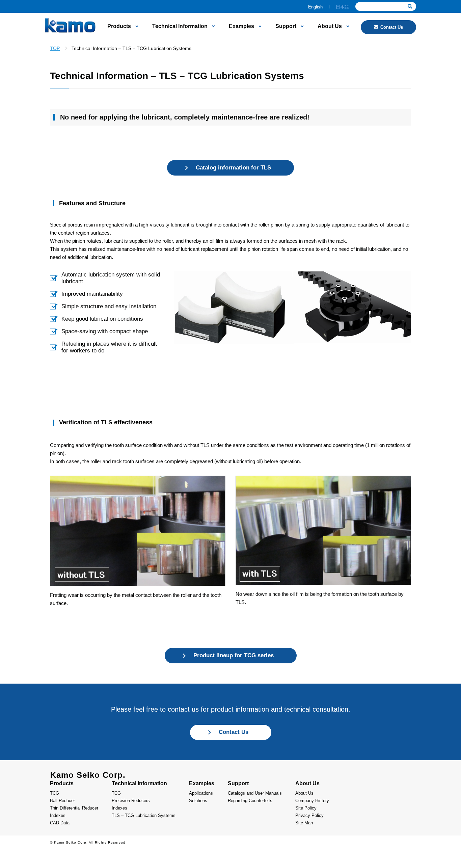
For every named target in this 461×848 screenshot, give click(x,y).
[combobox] (385, 6)
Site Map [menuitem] (304, 822)
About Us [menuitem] (330, 26)
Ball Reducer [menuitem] (62, 800)
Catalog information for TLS (233, 167)
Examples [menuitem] (241, 26)
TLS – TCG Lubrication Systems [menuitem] (143, 815)
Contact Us (391, 27)
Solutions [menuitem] (198, 800)
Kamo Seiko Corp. (88, 774)
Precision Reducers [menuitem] (131, 800)
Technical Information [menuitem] (180, 26)
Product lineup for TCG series (233, 655)
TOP (55, 48)
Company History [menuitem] (312, 800)
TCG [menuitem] (54, 793)
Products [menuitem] (119, 26)
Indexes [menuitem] (57, 815)
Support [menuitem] (285, 26)
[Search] (409, 6)
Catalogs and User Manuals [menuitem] (255, 793)
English (315, 7)
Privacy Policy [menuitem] (309, 815)
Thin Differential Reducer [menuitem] (74, 808)
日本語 (342, 7)
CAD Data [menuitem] (60, 822)
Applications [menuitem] (201, 793)
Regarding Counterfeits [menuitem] (250, 800)
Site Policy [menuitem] (306, 808)
